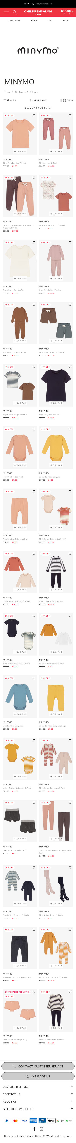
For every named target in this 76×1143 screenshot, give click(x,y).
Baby (34, 20)
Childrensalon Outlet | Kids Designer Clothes (38, 12)
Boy (65, 20)
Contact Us (11, 1094)
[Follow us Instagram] (41, 1130)
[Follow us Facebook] (34, 1130)
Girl (50, 20)
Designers (14, 20)
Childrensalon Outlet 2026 (34, 1136)
